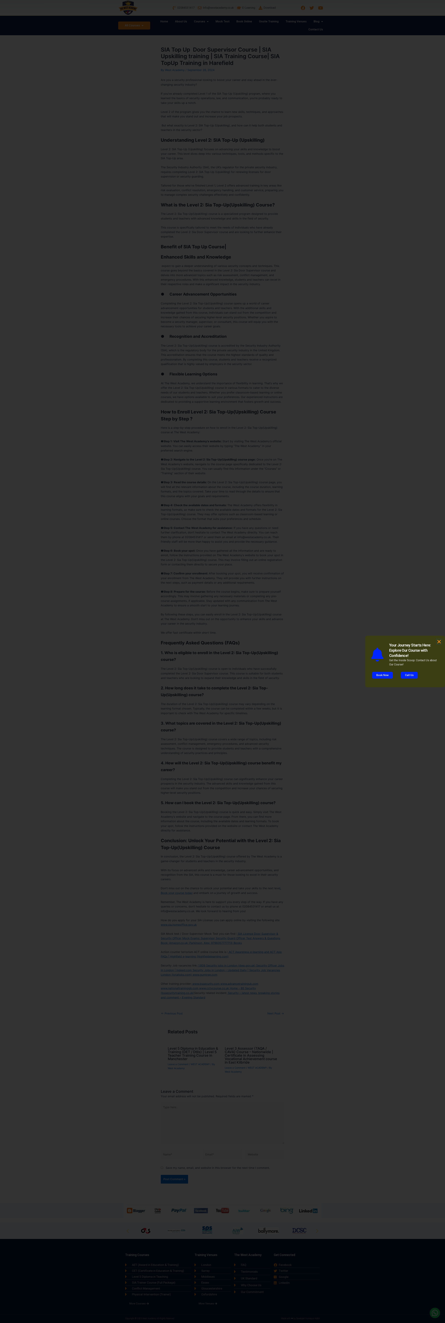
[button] (439, 641)
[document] (222, 661)
